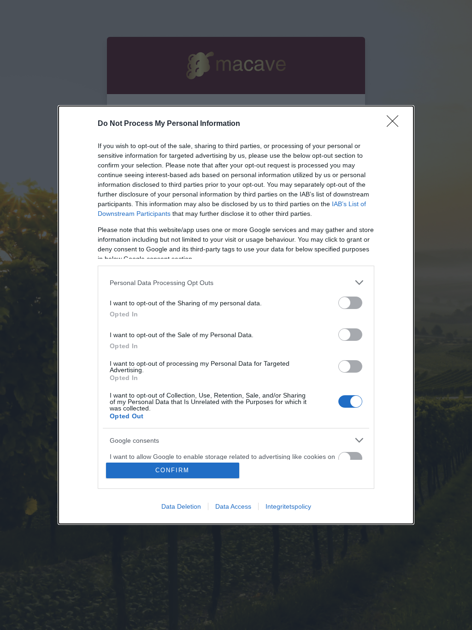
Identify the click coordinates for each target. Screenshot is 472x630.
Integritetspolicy (288, 506)
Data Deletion (181, 506)
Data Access (233, 506)
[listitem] (236, 282)
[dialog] (236, 315)
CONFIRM (172, 470)
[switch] (350, 303)
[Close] (395, 124)
